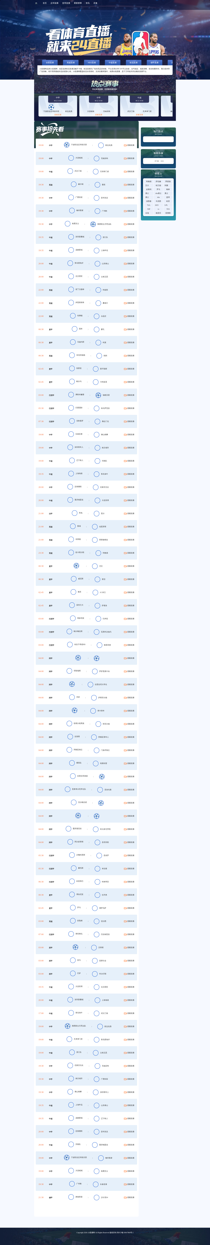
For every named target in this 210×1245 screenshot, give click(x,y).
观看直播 (57, 115)
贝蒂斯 (101, 947)
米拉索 (104, 868)
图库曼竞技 (77, 828)
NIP (148, 209)
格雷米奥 (107, 645)
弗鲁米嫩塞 (79, 394)
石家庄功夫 (104, 487)
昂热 (80, 513)
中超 (50, 172)
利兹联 (105, 290)
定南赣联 (78, 487)
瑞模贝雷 (106, 395)
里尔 (102, 513)
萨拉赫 (158, 181)
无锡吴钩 (104, 158)
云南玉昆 (104, 277)
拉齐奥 (104, 895)
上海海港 (78, 473)
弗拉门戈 (105, 421)
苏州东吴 (104, 198)
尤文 (101, 566)
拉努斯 (77, 736)
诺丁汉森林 (79, 289)
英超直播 (71, 62)
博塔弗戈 (78, 934)
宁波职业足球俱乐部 (79, 145)
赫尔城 (80, 184)
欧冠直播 (134, 62)
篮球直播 (66, 3)
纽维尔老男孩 (79, 723)
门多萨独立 (105, 750)
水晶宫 (103, 316)
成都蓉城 (78, 250)
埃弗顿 (79, 316)
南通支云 (75, 223)
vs (158, 209)
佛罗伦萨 (102, 908)
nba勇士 (158, 193)
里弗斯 (168, 213)
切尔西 (103, 921)
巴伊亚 (105, 619)
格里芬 (158, 213)
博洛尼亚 (79, 894)
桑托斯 (80, 868)
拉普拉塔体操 (82, 776)
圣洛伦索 (107, 790)
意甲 (50, 329)
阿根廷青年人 (103, 737)
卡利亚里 (103, 382)
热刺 (105, 356)
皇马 (79, 960)
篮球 (168, 197)
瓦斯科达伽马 (106, 632)
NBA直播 (92, 62)
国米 (80, 329)
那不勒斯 (103, 369)
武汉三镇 (78, 171)
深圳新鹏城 (79, 237)
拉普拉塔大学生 (101, 684)
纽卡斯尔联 (79, 552)
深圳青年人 (79, 447)
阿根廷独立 (78, 750)
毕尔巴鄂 (102, 974)
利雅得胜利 (169, 185)
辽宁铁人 (79, 460)
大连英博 (105, 500)
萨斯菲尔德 (102, 698)
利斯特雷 (103, 763)
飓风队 (79, 763)
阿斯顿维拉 (103, 540)
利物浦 (105, 553)
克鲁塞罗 (79, 421)
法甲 (50, 514)
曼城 (79, 526)
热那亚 (79, 368)
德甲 (50, 1198)
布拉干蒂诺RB (79, 644)
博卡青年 (100, 711)
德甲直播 (154, 62)
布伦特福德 (80, 355)
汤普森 (148, 201)
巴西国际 (78, 408)
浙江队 (105, 237)
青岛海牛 (104, 474)
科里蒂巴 (79, 881)
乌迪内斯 (80, 342)
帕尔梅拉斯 (78, 631)
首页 (45, 3)
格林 (168, 189)
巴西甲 (51, 395)
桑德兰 (105, 303)
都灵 (79, 592)
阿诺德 (168, 181)
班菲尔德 (106, 724)
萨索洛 (104, 605)
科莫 (104, 342)
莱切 (103, 579)
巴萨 (79, 973)
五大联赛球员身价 (152, 185)
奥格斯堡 (78, 1197)
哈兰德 (158, 185)
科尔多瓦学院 (105, 829)
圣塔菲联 (105, 842)
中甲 (50, 145)
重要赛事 (78, 3)
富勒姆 (79, 921)
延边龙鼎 (108, 145)
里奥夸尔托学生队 (79, 789)
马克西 (158, 201)
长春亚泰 (78, 434)
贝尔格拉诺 (82, 802)
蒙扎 (102, 329)
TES (168, 209)
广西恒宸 (78, 197)
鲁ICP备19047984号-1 (125, 1232)
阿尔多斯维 (79, 842)
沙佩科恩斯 (80, 855)
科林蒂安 (105, 882)
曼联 (103, 185)
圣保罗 (106, 855)
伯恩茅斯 (102, 527)
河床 (78, 697)
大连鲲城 (78, 158)
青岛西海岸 (79, 263)
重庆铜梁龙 (79, 500)
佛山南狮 (104, 434)
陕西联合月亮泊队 (104, 224)
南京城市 (105, 448)
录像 (95, 3)
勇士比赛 (168, 193)
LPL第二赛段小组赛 (172, 205)
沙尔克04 (104, 1197)
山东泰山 (105, 263)
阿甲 (50, 658)
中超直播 (113, 62)
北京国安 (78, 276)
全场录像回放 (150, 213)
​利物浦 (148, 181)
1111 (159, 161)
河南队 (104, 461)
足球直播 (54, 3)
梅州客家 (79, 210)
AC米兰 (103, 592)
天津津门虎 (104, 171)
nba (158, 197)
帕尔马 (79, 381)
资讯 (88, 3)
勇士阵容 (148, 197)
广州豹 (104, 211)
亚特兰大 (79, 605)
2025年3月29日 (160, 205)
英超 (50, 185)
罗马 (79, 907)
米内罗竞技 (105, 408)
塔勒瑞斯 (77, 671)
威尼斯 (80, 579)
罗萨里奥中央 (104, 671)
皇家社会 (102, 961)
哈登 (168, 201)
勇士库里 (148, 193)
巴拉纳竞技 (105, 934)
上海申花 (104, 250)
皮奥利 (148, 189)
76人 (148, 205)
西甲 (50, 948)
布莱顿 (78, 539)
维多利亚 (80, 618)
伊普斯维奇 (79, 302)
